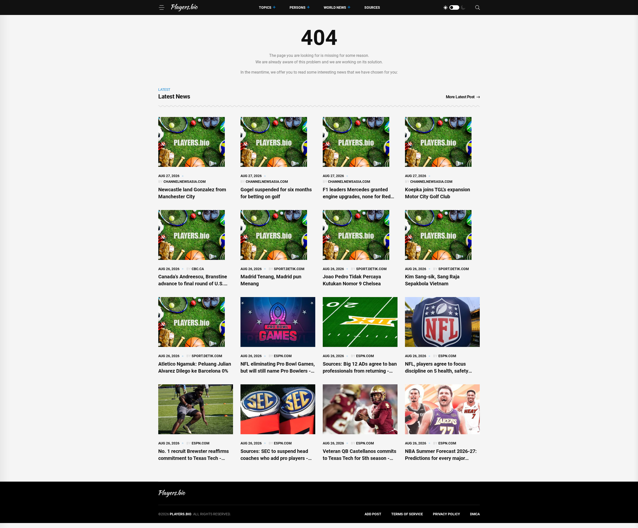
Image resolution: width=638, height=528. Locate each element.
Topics (265, 7)
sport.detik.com (289, 269)
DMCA (475, 514)
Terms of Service (407, 514)
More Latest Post (460, 97)
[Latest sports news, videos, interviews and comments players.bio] (184, 7)
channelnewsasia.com (184, 182)
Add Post (373, 514)
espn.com (283, 356)
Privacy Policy (446, 514)
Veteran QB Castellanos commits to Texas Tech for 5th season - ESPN (359, 458)
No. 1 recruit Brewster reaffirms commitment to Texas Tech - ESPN (193, 458)
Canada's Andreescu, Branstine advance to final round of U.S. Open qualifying (192, 284)
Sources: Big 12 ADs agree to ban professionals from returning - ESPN (360, 371)
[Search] (477, 7)
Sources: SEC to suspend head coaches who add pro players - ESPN (274, 458)
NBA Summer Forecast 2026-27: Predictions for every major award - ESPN (441, 458)
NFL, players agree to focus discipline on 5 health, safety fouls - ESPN (436, 371)
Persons (298, 7)
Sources (372, 7)
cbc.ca (198, 269)
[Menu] (161, 7)
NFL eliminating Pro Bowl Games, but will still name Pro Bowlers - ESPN (277, 371)
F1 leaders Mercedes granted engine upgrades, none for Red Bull (357, 197)
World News (335, 7)
